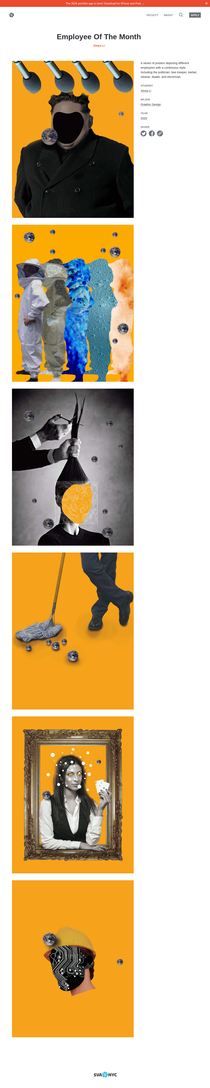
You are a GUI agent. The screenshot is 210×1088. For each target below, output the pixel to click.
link (160, 133)
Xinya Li (99, 45)
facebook (152, 133)
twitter (144, 133)
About (168, 15)
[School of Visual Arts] (105, 1075)
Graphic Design (151, 104)
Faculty (152, 15)
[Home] (11, 15)
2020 (144, 118)
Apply (195, 15)
